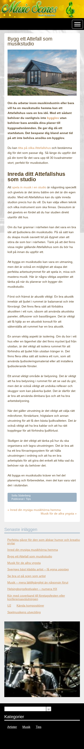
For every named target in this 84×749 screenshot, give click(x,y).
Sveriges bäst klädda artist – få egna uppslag (38, 569)
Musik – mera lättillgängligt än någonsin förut (37, 582)
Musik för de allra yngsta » (59, 513)
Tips (28, 499)
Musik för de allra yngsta (24, 563)
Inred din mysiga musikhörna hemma (32, 549)
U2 (9, 605)
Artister (12, 727)
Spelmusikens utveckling (24, 612)
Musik (26, 727)
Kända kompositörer (30, 605)
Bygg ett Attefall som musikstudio (29, 556)
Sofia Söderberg (21, 495)
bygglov (53, 118)
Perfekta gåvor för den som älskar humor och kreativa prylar (44, 541)
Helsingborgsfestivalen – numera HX (32, 589)
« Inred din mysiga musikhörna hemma (34, 510)
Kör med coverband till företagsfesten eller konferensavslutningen (36, 597)
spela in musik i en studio (29, 187)
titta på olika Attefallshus (34, 148)
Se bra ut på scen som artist (26, 576)
